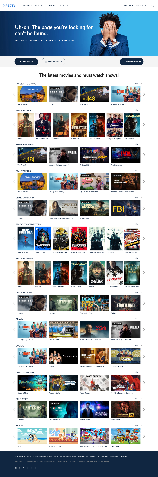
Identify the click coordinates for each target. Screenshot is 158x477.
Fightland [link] (114, 313)
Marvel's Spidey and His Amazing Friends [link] (95, 446)
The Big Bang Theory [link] (118, 104)
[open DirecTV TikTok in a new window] (35, 468)
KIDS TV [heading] (19, 425)
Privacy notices (83, 456)
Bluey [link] (19, 446)
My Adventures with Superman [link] (122, 393)
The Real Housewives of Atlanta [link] (122, 192)
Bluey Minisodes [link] (55, 446)
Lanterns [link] (52, 313)
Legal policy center (40, 456)
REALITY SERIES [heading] (23, 171)
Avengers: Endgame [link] (114, 138)
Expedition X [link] (115, 419)
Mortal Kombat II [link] (95, 138)
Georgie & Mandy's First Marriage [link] (92, 366)
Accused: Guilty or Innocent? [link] (59, 165)
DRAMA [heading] (19, 319)
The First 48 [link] (84, 104)
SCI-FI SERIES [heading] (22, 399)
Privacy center (53, 456)
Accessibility (114, 456)
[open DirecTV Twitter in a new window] (24, 468)
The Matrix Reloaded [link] (96, 252)
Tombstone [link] (75, 138)
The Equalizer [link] (129, 138)
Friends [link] (51, 366)
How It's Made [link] (54, 340)
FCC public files (103, 456)
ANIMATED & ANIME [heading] (25, 372)
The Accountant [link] (112, 286)
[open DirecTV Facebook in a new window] (20, 468)
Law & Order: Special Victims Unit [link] (61, 218)
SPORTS (53, 5)
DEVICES (64, 5)
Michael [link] (20, 138)
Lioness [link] (51, 104)
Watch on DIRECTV (55, 61)
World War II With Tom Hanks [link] (90, 340)
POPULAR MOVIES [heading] (24, 110)
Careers (29, 456)
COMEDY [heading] (20, 345)
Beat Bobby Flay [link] (86, 313)
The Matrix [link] (110, 252)
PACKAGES (27, 5)
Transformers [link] (40, 252)
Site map (93, 456)
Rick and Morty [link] (23, 393)
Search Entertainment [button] (133, 61)
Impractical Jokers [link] (117, 366)
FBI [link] (112, 218)
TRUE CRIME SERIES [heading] (25, 144)
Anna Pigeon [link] (84, 218)
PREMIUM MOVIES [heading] (24, 258)
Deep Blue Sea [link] (23, 252)
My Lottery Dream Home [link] (89, 192)
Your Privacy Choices (69, 456)
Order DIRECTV (27, 61)
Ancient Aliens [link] (85, 419)
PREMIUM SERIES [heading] (24, 292)
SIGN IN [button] (139, 5)
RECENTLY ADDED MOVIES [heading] (28, 224)
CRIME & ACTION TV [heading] (25, 197)
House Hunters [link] (23, 104)
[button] (152, 5)
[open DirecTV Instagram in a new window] (27, 468)
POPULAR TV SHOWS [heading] (26, 83)
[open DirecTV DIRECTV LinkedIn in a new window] (16, 468)
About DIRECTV (20, 456)
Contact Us (123, 456)
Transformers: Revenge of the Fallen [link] (84, 252)
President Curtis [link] (54, 393)
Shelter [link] (91, 286)
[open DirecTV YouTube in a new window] (31, 468)
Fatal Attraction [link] (116, 165)
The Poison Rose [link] (41, 138)
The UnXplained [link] (54, 419)
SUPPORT (128, 5)
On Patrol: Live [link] (85, 165)
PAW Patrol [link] (115, 446)
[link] (32, 94)
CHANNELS (40, 5)
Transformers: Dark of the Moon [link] (64, 252)
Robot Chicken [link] (85, 393)
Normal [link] (55, 138)
